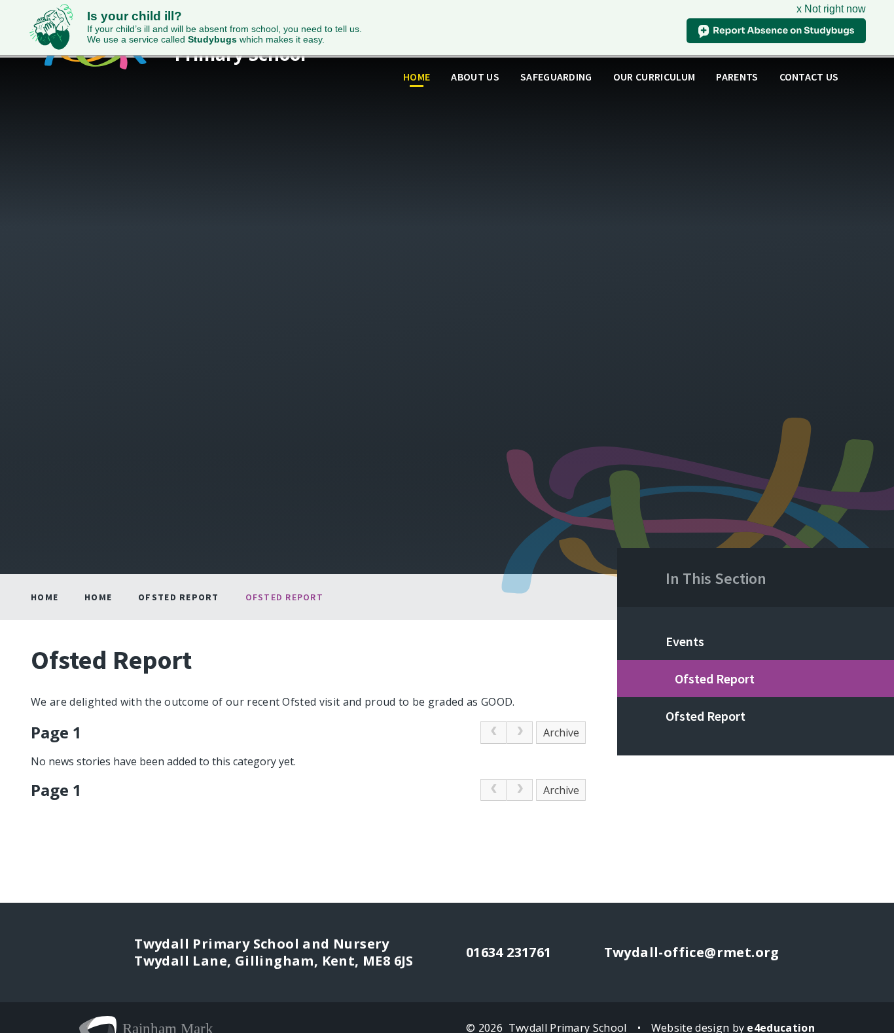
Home (44, 597)
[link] (493, 732)
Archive (561, 732)
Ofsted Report (178, 597)
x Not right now (831, 8)
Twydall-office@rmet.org (691, 952)
